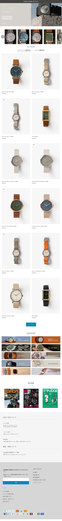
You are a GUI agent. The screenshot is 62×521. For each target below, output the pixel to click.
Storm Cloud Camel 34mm (39, 226)
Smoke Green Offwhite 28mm (10, 181)
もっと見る (7, 16)
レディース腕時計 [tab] (24, 50)
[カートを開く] (59, 6)
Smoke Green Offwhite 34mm (40, 181)
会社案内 (35, 472)
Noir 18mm (35, 316)
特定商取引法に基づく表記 (39, 479)
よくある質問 (6, 491)
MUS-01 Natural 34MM (8, 316)
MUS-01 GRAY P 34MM (7, 136)
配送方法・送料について (8, 499)
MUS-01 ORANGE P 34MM (38, 271)
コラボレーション (37, 482)
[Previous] (3, 37)
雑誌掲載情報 (36, 477)
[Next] (59, 37)
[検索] (55, 6)
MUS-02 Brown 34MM (8, 92)
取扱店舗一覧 (36, 474)
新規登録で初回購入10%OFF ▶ (31, 1)
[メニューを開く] (3, 6)
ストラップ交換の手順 (8, 493)
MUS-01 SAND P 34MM (38, 92)
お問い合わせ (6, 501)
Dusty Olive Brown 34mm (9, 226)
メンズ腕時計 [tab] (40, 50)
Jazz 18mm (35, 136)
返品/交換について (7, 496)
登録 (16, 483)
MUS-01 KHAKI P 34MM (8, 271)
